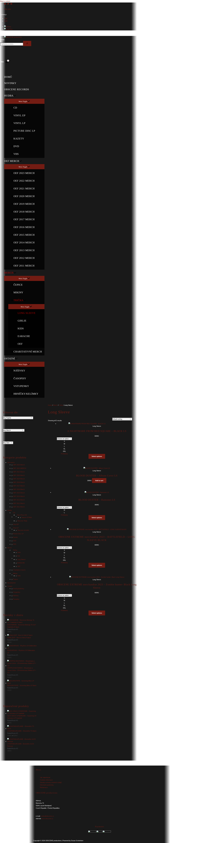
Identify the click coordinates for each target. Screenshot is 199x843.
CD (15, 107)
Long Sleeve (27, 313)
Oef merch (11, 161)
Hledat (2, 39)
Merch (8, 272)
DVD (16, 146)
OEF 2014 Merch (24, 242)
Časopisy (19, 378)
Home (50, 405)
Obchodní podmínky (47, 785)
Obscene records (16, 89)
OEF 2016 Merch (24, 227)
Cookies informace (46, 780)
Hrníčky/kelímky (25, 393)
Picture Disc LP (24, 130)
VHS (16, 154)
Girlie (22, 320)
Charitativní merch (27, 351)
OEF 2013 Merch (24, 250)
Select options (97, 456)
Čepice (18, 284)
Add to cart (99, 480)
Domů (8, 77)
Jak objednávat (45, 777)
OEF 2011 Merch (24, 265)
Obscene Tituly (22, 521)
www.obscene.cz (47, 818)
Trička (18, 300)
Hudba (8, 95)
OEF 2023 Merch (24, 173)
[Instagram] (11, 4)
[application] (14, 96)
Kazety (18, 138)
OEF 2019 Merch (24, 204)
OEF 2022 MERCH (24, 180)
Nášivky (19, 370)
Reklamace (44, 787)
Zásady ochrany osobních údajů (51, 782)
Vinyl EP (19, 115)
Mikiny (18, 292)
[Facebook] (5, 4)
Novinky (10, 83)
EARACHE (24, 336)
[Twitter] (8, 4)
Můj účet (7, 9)
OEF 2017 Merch (24, 219)
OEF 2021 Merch (24, 188)
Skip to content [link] (5, 1)
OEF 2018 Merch (24, 211)
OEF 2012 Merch (24, 258)
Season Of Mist (26, 517)
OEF (20, 343)
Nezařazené (11, 583)
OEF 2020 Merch (24, 196)
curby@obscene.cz (47, 816)
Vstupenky (21, 386)
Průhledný (64, 454)
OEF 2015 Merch (24, 234)
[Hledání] (27, 43)
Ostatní (9, 358)
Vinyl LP (19, 123)
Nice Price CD (22, 515)
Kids (21, 328)
